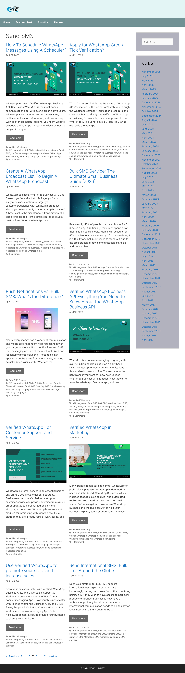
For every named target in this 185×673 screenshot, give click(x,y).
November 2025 (151, 71)
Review (58, 22)
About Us (43, 22)
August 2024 (149, 120)
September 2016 (151, 331)
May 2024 (147, 133)
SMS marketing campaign (18, 389)
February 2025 (150, 93)
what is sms (75, 276)
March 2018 (148, 265)
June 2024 (148, 128)
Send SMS (94, 149)
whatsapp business (39, 153)
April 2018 (147, 260)
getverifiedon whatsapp (46, 150)
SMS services (86, 273)
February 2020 (150, 225)
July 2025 (147, 76)
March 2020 (149, 221)
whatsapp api (12, 247)
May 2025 (147, 80)
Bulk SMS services (43, 383)
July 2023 (147, 177)
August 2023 (149, 172)
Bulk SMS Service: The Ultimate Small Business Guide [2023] (93, 176)
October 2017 (150, 282)
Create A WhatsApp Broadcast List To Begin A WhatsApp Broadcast (31, 176)
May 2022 (147, 208)
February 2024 (150, 146)
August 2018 (149, 252)
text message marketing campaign (111, 273)
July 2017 (147, 295)
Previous (12, 656)
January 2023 (150, 203)
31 (45, 656)
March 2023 (149, 194)
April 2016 (147, 339)
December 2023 (151, 155)
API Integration (16, 150)
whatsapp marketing (91, 156)
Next (53, 656)
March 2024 (149, 142)
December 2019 (151, 234)
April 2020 (148, 216)
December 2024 (151, 102)
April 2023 (148, 190)
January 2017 (149, 313)
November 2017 (151, 278)
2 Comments (79, 416)
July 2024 (147, 124)
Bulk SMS (29, 150)
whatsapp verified (111, 156)
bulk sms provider (107, 630)
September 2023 (151, 168)
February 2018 (150, 269)
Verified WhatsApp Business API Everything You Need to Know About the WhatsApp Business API (97, 299)
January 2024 (150, 150)
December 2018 (151, 238)
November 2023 (151, 159)
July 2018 (147, 256)
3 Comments (15, 554)
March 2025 (149, 89)
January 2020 (150, 230)
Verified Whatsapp (18, 147)
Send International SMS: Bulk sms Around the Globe (98, 568)
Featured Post (24, 22)
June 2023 (148, 181)
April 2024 (148, 137)
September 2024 (151, 115)
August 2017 (149, 291)
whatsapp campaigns (30, 156)
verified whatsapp (20, 153)
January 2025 (150, 98)
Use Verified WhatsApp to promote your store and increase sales (32, 570)
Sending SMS (81, 270)
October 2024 (150, 111)
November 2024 (151, 107)
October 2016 (150, 326)
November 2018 (151, 243)
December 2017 (151, 274)
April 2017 (147, 300)
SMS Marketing (35, 244)
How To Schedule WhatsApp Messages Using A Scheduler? (36, 47)
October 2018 (150, 247)
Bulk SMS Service (81, 264)
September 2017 (151, 287)
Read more (15, 138)
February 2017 (150, 309)
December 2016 (151, 318)
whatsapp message (51, 156)
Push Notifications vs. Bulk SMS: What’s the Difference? (34, 294)
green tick (49, 241)
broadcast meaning (33, 241)
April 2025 (148, 84)
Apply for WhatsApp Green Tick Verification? (96, 47)
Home (6, 22)
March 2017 (148, 304)
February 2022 (150, 212)
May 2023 (147, 186)
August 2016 (149, 335)
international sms (87, 633)
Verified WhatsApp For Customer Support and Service (29, 432)
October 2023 (150, 164)
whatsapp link (35, 251)
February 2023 (150, 199)
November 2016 (151, 322)
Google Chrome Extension (111, 267)
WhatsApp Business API (105, 152)
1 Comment (14, 159)
